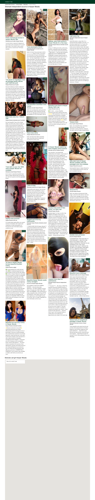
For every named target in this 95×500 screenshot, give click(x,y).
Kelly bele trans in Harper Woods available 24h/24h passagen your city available (79, 162)
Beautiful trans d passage (78, 273)
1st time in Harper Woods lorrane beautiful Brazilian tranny (14, 264)
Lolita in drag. (31, 185)
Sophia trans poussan (13, 218)
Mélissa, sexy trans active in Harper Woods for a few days (57, 42)
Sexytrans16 (74, 189)
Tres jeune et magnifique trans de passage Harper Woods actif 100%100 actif (15, 81)
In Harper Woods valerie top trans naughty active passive (57, 147)
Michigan (26, 4)
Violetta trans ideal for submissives (55, 280)
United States (19, 4)
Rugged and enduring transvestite (34, 220)
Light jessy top (74, 36)
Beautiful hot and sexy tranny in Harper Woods (15, 323)
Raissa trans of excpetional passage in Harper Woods (78, 320)
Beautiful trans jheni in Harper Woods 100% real (57, 106)
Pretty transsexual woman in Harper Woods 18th (15, 38)
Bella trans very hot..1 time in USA (15, 117)
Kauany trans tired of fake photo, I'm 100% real (56, 208)
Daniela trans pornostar (77, 235)
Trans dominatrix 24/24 (34, 47)
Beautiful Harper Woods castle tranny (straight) (37, 281)
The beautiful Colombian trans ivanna (36, 105)
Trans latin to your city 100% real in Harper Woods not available (15, 168)
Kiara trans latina (32, 133)
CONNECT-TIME (8, 1)
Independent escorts (10, 4)
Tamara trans (74, 122)
